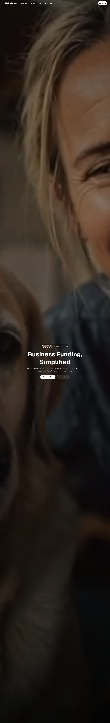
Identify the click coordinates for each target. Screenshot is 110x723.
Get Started (102, 3)
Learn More (63, 377)
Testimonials (48, 3)
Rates (40, 3)
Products (32, 3)
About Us (24, 3)
